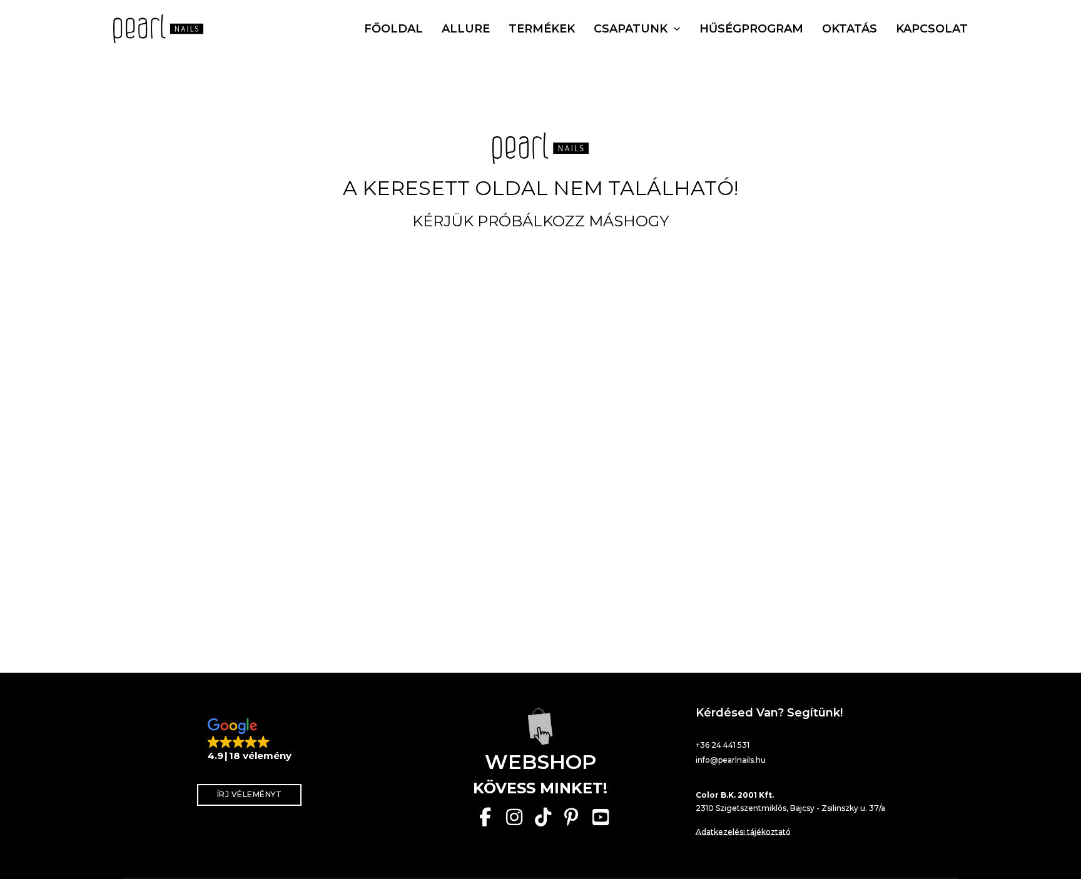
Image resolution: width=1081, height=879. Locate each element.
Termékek (542, 29)
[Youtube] (600, 817)
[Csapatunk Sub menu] (677, 29)
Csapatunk (630, 29)
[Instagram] (514, 817)
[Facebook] (485, 817)
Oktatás (849, 29)
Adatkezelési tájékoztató (743, 831)
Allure (466, 29)
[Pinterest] (571, 817)
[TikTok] (543, 817)
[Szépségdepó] (540, 726)
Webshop (540, 762)
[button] (249, 740)
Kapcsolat (932, 29)
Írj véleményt (249, 794)
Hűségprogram (751, 29)
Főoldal (393, 29)
